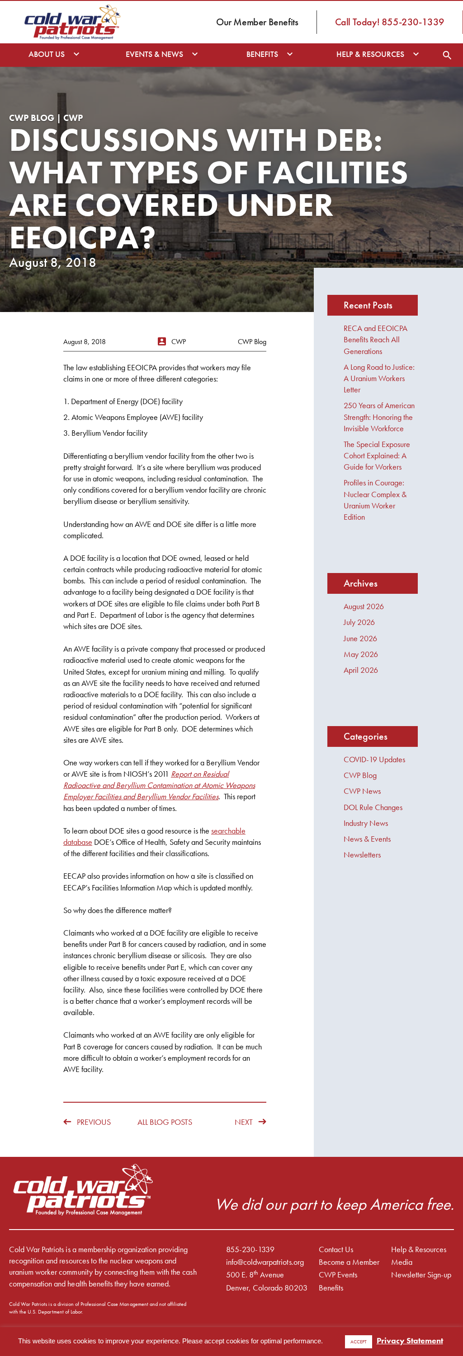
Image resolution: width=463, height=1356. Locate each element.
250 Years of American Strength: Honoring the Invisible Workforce (379, 416)
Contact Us (336, 1249)
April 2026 (361, 670)
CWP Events (338, 1274)
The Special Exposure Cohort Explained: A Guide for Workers (377, 455)
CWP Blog (360, 775)
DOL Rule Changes (373, 807)
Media (401, 1262)
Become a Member (349, 1262)
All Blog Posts (164, 1122)
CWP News (362, 791)
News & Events (367, 839)
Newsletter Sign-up (421, 1274)
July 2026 (359, 622)
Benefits (331, 1287)
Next (244, 1122)
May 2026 (361, 654)
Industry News (366, 823)
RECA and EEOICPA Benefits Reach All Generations (375, 339)
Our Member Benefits (257, 21)
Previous (94, 1122)
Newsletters (362, 854)
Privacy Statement (410, 1340)
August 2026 (364, 606)
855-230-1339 (250, 1249)
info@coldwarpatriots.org (265, 1262)
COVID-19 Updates (374, 759)
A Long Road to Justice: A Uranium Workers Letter (379, 378)
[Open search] (447, 55)
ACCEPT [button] (358, 1341)
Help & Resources (418, 1249)
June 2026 (360, 638)
